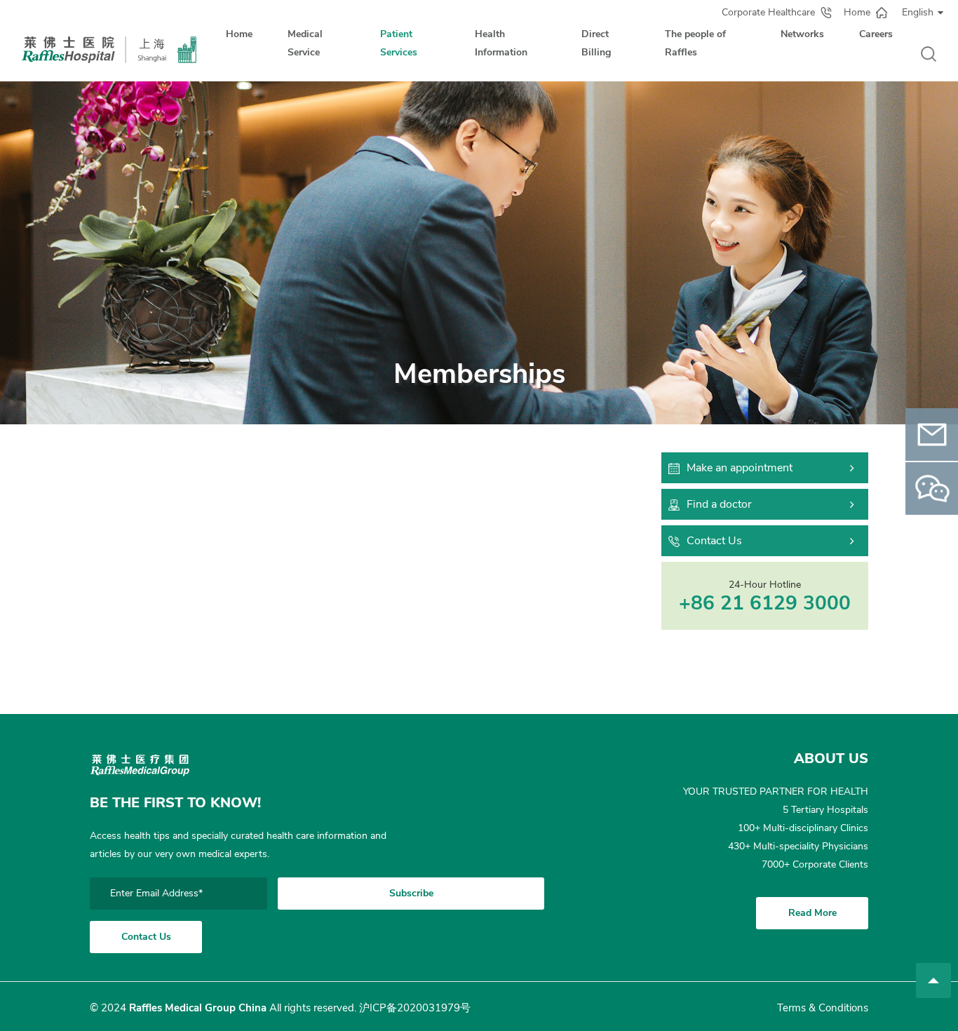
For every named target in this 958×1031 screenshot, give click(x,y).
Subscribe (411, 893)
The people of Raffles (695, 43)
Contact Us (714, 540)
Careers (876, 34)
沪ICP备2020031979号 (415, 1008)
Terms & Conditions (822, 1008)
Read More (812, 912)
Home (239, 34)
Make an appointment (739, 468)
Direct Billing (596, 43)
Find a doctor (719, 504)
